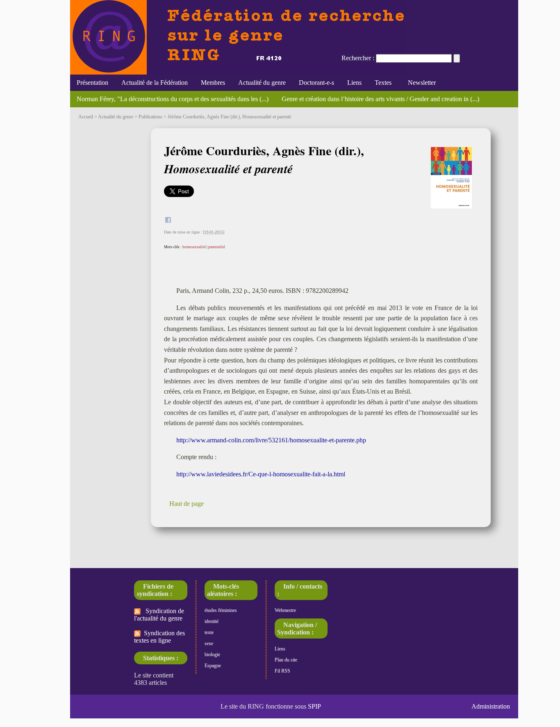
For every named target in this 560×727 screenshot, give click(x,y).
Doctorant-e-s (316, 82)
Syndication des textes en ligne (159, 637)
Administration (490, 706)
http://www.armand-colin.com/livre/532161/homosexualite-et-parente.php (271, 440)
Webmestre (285, 610)
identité (212, 621)
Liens (354, 82)
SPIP (314, 706)
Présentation (92, 82)
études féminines (221, 610)
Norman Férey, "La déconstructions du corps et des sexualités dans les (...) (173, 98)
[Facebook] (168, 220)
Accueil (85, 117)
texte (209, 632)
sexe (209, 643)
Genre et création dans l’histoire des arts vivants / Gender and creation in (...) (380, 98)
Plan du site (286, 660)
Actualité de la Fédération (154, 82)
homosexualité (194, 247)
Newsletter (420, 82)
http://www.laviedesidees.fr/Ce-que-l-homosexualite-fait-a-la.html (260, 474)
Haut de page (186, 503)
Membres (213, 82)
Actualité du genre (262, 82)
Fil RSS (282, 671)
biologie (212, 654)
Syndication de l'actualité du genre (159, 614)
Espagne (213, 665)
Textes (383, 82)
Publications (150, 117)
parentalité (216, 247)
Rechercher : (357, 57)
